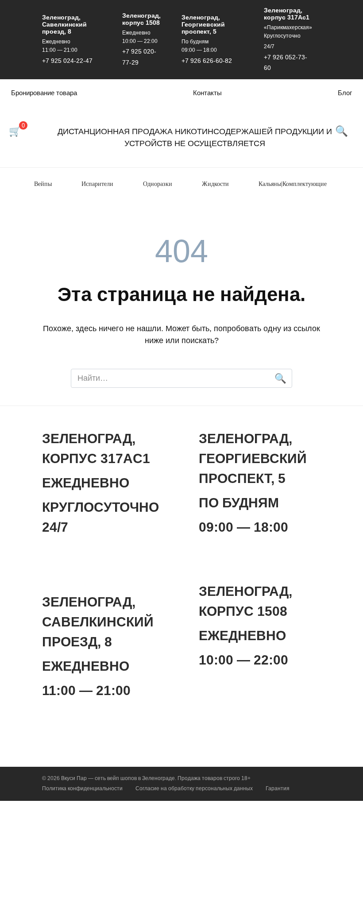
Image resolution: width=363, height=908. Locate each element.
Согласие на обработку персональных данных (194, 788)
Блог (345, 93)
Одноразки (157, 184)
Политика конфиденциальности (82, 788)
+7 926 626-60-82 (207, 60)
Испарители (97, 184)
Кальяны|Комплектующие (293, 184)
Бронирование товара (44, 93)
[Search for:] (181, 378)
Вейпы (43, 184)
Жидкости (215, 184)
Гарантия (278, 788)
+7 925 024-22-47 (67, 60)
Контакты (207, 93)
